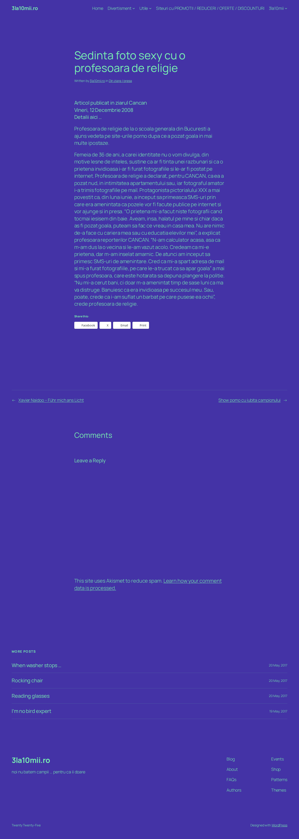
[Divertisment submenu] (133, 8)
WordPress (279, 825)
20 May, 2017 (278, 665)
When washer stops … (36, 665)
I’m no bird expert (31, 711)
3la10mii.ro (25, 8)
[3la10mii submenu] (286, 8)
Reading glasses (31, 696)
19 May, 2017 (278, 711)
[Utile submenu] (150, 8)
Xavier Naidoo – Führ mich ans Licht (51, 400)
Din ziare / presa (120, 80)
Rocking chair (27, 680)
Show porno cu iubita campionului (249, 400)
